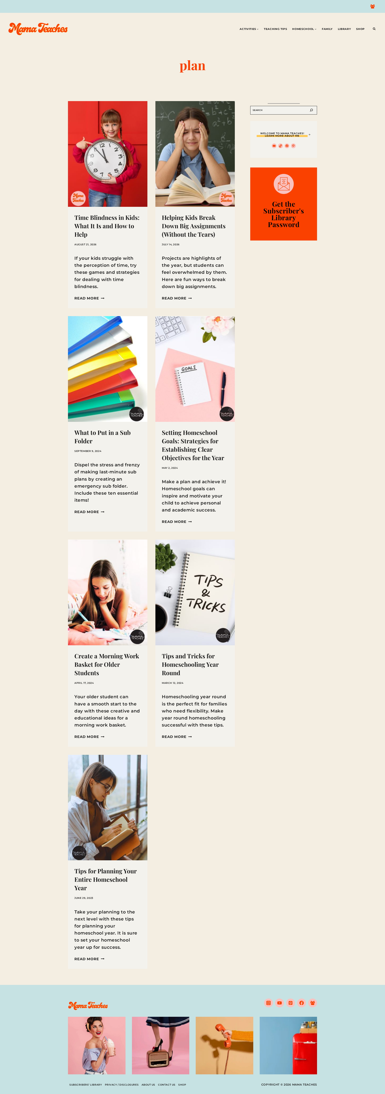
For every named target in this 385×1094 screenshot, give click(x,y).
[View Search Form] (374, 29)
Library (344, 28)
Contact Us (166, 1084)
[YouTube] (279, 1003)
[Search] (311, 110)
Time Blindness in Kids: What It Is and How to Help (107, 225)
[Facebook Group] (372, 6)
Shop (360, 28)
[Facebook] (301, 1003)
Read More (89, 298)
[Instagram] (268, 1003)
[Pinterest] (290, 1003)
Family (327, 28)
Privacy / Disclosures (122, 1084)
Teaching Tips (275, 28)
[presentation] (107, 154)
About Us (148, 1084)
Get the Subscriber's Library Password (283, 214)
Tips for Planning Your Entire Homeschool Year (105, 879)
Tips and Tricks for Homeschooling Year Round (190, 664)
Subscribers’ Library (85, 1084)
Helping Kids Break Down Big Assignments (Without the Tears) (194, 225)
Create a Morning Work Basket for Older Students (106, 664)
